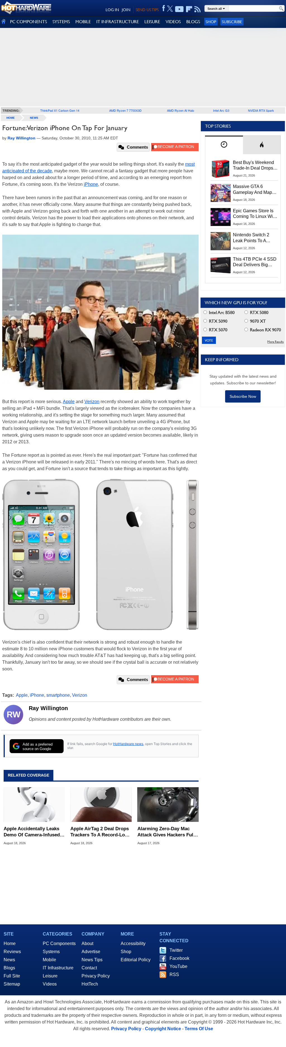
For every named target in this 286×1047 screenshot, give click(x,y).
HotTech (90, 984)
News (34, 117)
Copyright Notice (163, 1028)
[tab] (224, 144)
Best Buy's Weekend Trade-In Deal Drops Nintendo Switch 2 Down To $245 (253, 165)
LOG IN (112, 10)
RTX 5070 (217, 329)
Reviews (12, 951)
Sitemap (12, 984)
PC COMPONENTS (28, 21)
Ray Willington (48, 708)
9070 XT (257, 321)
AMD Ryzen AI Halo (180, 110)
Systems (51, 951)
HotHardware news (128, 744)
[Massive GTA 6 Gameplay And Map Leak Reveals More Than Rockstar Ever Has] (221, 193)
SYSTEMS (61, 21)
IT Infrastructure (58, 967)
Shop (211, 21)
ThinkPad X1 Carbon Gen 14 (59, 110)
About (87, 943)
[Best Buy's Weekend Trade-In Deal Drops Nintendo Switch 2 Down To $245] (221, 169)
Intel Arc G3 (221, 110)
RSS (174, 974)
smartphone (58, 695)
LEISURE (152, 21)
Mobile (49, 959)
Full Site (12, 976)
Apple (69, 401)
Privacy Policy (96, 976)
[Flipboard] (189, 9)
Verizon (91, 401)
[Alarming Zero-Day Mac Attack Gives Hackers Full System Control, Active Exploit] (168, 804)
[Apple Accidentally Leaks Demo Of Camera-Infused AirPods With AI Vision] (34, 804)
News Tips (92, 959)
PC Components (59, 943)
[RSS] (197, 9)
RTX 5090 (217, 321)
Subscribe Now (243, 396)
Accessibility (133, 943)
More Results (275, 342)
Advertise (91, 951)
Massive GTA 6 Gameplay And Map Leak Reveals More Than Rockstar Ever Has (252, 189)
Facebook (179, 958)
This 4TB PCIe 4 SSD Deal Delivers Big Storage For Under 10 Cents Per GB (255, 262)
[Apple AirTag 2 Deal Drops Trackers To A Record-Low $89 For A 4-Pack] (101, 804)
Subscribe (232, 21)
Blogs (9, 967)
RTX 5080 (258, 312)
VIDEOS (173, 21)
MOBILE (83, 21)
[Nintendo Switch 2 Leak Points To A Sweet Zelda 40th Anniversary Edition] (221, 241)
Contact (89, 967)
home (10, 117)
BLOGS (193, 21)
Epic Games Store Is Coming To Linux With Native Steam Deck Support (255, 214)
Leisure (50, 976)
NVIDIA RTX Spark (261, 110)
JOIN (126, 10)
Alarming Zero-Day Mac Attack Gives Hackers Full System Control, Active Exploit (166, 832)
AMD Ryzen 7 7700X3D (125, 110)
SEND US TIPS (147, 10)
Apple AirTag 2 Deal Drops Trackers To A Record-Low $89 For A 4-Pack (99, 832)
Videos (50, 984)
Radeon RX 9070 (265, 329)
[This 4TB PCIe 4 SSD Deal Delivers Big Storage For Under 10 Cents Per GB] (221, 265)
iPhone (91, 184)
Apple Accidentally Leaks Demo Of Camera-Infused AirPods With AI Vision (32, 832)
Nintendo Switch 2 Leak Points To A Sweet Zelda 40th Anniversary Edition (252, 238)
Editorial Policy (136, 959)
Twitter (176, 950)
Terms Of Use (199, 1028)
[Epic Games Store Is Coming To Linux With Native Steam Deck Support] (221, 217)
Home (10, 943)
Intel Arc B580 (221, 312)
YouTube (178, 966)
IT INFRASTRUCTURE (117, 21)
